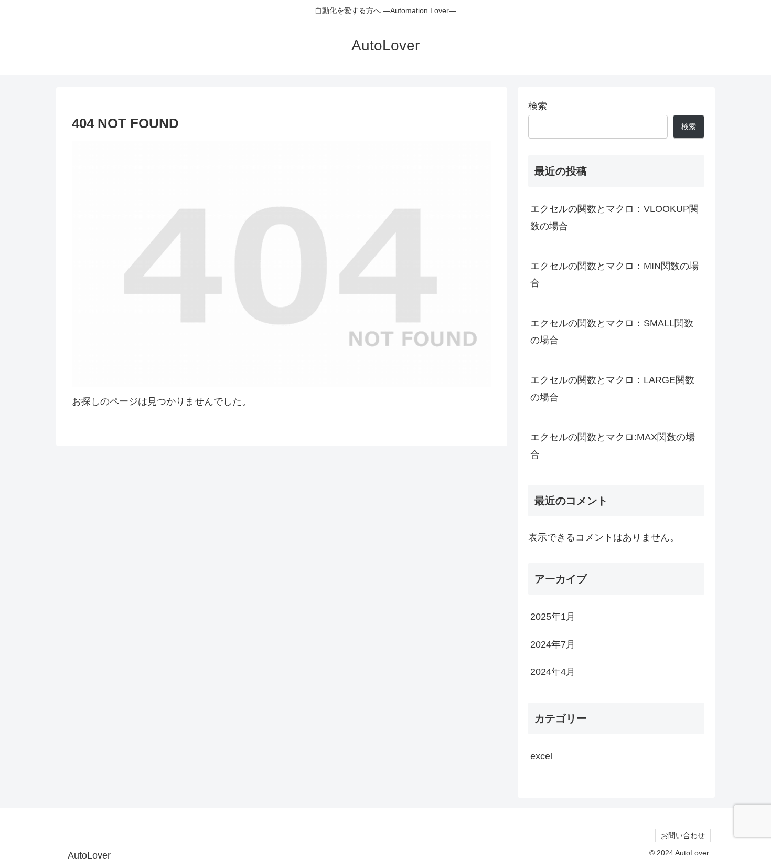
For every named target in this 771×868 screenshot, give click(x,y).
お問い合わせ (683, 835)
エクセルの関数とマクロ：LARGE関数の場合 (612, 388)
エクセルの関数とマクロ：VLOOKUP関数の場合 (614, 217)
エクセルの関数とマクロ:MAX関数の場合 (612, 445)
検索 (537, 106)
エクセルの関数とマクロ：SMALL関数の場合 (611, 331)
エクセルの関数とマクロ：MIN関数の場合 (614, 274)
